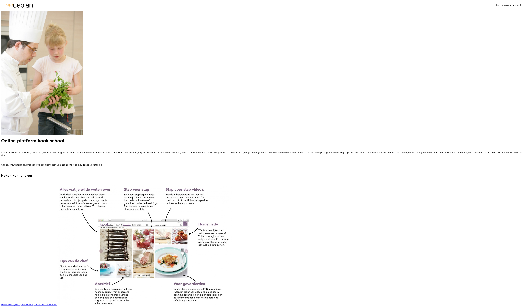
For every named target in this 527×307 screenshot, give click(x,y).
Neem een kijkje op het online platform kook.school (29, 304)
